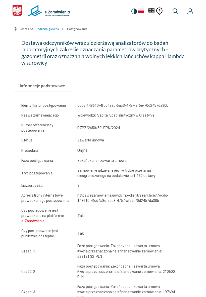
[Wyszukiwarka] (175, 11)
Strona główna (48, 29)
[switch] (134, 11)
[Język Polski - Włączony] (141, 11)
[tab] (42, 86)
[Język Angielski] (151, 11)
